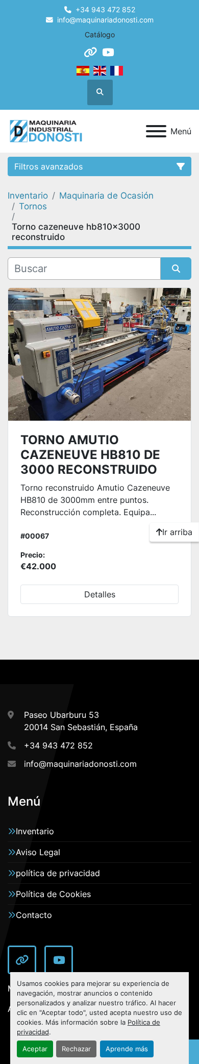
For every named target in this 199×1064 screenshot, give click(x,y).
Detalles (99, 594)
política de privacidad (58, 873)
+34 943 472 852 (105, 10)
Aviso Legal (38, 852)
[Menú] (156, 131)
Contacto (34, 915)
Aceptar (34, 1049)
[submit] (176, 268)
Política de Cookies (53, 894)
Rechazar (76, 1049)
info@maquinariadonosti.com (105, 20)
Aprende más (127, 1049)
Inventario (35, 831)
